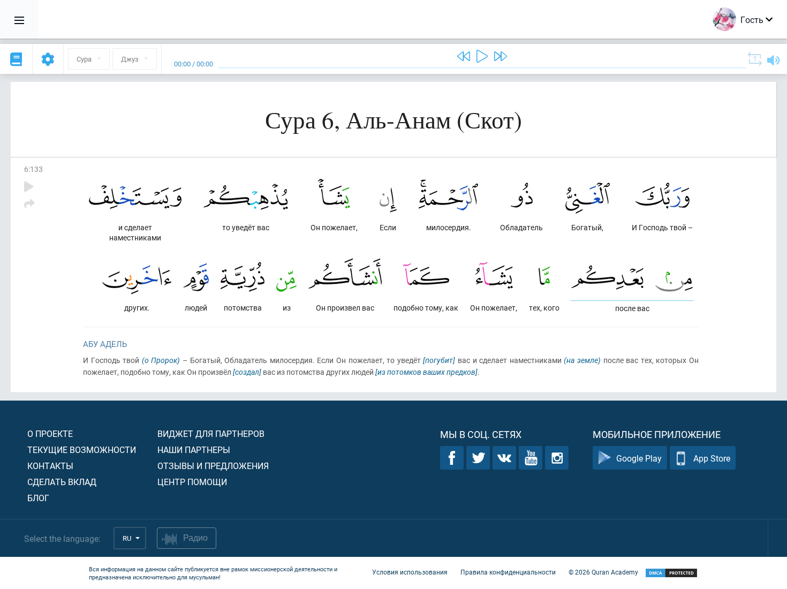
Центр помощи (192, 481)
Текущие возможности (81, 449)
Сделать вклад (61, 481)
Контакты (50, 465)
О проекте (50, 433)
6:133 (33, 169)
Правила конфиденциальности (508, 572)
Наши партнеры (193, 449)
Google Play (639, 458)
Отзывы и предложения (213, 465)
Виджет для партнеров (210, 433)
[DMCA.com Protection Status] (671, 573)
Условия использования (410, 572)
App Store (711, 458)
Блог (38, 497)
